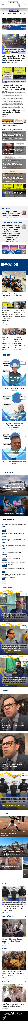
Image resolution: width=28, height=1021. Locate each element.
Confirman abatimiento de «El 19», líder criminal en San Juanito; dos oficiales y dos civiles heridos (13, 58)
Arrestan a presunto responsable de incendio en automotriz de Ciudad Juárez (13, 908)
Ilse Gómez (7, 218)
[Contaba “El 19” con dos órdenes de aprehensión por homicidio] (14, 752)
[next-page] (5, 582)
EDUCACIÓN (4, 82)
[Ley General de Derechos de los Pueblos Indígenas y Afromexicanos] (14, 406)
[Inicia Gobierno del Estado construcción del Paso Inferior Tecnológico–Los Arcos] (14, 847)
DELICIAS (3, 536)
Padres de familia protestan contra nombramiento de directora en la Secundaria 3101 (13, 87)
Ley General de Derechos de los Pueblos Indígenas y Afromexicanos (14, 425)
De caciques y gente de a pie (14, 388)
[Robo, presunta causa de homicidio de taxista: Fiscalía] (14, 712)
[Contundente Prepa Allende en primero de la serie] (14, 826)
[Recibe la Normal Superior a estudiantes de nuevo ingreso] (14, 281)
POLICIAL (3, 62)
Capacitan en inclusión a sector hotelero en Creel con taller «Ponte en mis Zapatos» (14, 973)
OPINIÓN (14, 385)
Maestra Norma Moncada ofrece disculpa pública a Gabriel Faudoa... (13, 112)
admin (8, 62)
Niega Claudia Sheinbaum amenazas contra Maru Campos (11, 214)
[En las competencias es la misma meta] (14, 445)
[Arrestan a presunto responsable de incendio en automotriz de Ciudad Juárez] (14, 791)
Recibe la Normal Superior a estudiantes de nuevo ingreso (12, 295)
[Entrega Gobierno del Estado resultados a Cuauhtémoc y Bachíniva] (14, 928)
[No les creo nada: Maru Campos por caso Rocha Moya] (11, 863)
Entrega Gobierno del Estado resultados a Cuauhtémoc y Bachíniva (12, 941)
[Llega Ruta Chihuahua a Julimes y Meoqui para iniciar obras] (14, 993)
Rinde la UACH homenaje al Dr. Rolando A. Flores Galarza (19, 314)
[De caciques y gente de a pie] (14, 372)
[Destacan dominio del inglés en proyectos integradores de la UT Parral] (20, 331)
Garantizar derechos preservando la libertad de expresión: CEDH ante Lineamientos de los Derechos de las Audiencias (13, 576)
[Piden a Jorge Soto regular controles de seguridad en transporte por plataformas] (14, 639)
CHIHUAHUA (4, 554)
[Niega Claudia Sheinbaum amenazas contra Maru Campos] (23, 212)
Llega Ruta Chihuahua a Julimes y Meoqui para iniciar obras (14, 1005)
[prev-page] (3, 582)
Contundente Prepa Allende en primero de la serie (14, 524)
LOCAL (3, 526)
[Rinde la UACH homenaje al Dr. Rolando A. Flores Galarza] (20, 305)
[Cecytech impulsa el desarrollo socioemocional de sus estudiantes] (8, 331)
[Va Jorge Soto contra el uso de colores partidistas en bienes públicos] (14, 606)
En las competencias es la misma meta (14, 463)
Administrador (8, 241)
